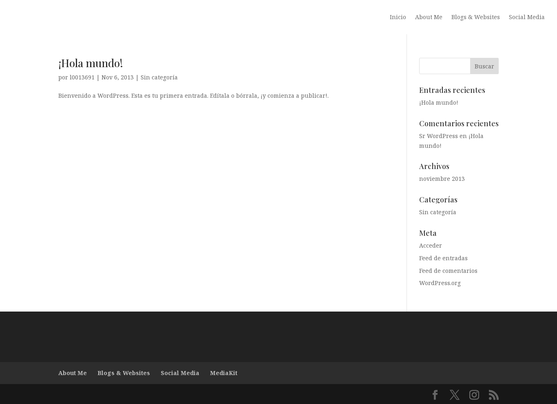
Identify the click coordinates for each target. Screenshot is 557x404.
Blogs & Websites (475, 17)
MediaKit (223, 373)
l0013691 (82, 77)
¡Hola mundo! (90, 63)
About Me (428, 17)
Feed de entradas (443, 258)
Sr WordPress (438, 136)
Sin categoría (159, 77)
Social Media (527, 17)
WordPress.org (440, 283)
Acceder (430, 245)
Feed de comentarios (448, 270)
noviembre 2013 (442, 178)
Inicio (398, 17)
